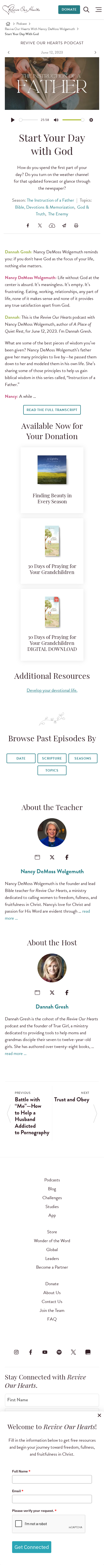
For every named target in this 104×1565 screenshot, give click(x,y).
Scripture (52, 758)
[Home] (8, 24)
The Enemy (58, 213)
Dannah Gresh (52, 1006)
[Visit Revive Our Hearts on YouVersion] (87, 1352)
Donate (69, 9)
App (52, 1215)
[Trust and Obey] (94, 52)
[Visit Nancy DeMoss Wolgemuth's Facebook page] (66, 857)
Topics (52, 770)
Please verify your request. (34, 1511)
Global (52, 1249)
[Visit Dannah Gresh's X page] (52, 992)
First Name (17, 1400)
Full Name (21, 1471)
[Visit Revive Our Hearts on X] (73, 1352)
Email (17, 1491)
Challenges (52, 1197)
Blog (52, 1188)
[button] (97, 9)
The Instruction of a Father (50, 200)
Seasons (82, 758)
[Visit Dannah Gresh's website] (37, 992)
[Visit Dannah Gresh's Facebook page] (66, 992)
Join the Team (52, 1310)
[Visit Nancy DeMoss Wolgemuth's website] (37, 857)
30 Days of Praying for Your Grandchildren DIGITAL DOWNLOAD (52, 643)
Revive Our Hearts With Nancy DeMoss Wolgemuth (40, 28)
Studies (52, 1206)
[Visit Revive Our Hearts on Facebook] (30, 1352)
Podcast (21, 23)
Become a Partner (52, 1267)
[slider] (28, 120)
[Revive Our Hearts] (21, 9)
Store (52, 1231)
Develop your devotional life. (52, 690)
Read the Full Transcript (52, 409)
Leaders (52, 1258)
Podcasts (52, 1179)
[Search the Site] (86, 9)
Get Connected (32, 1547)
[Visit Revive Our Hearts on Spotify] (59, 1352)
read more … (16, 1053)
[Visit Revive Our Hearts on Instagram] (16, 1352)
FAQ (52, 1319)
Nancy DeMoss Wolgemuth (52, 871)
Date (21, 758)
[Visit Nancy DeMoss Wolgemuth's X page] (52, 857)
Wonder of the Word (52, 1240)
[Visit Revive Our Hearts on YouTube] (44, 1352)
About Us (52, 1292)
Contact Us (52, 1301)
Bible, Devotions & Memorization (44, 207)
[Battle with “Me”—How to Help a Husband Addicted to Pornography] (9, 52)
